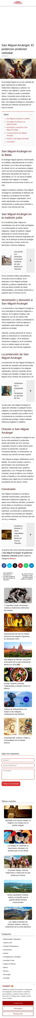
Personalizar (18, 1008)
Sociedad (6, 978)
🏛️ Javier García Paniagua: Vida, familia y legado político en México (27, 576)
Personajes (7, 974)
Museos (5, 971)
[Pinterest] (20, 565)
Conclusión (11, 142)
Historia (5, 953)
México (5, 967)
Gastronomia (7, 950)
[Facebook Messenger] (9, 565)
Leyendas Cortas (8, 960)
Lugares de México (9, 964)
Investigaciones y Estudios (12, 957)
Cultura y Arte (7, 942)
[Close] (34, 984)
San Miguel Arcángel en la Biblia (18, 118)
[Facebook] (4, 565)
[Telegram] (31, 565)
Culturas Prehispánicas (10, 946)
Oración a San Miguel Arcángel (18, 138)
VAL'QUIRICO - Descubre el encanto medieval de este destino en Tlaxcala (9, 576)
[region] (18, 1000)
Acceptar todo (18, 1003)
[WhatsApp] (26, 565)
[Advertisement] (18, 24)
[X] (15, 565)
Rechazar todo (18, 1014)
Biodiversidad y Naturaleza (12, 939)
